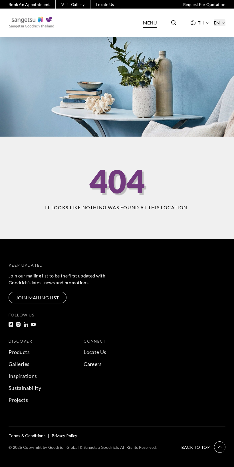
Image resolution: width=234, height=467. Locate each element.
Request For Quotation (204, 4)
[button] (203, 447)
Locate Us (105, 4)
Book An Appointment (29, 4)
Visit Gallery (72, 4)
